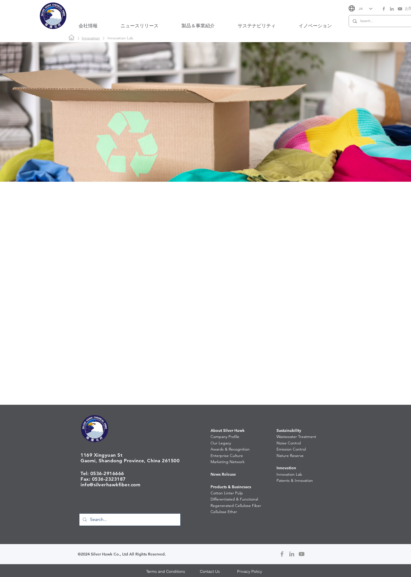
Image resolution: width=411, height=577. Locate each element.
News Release (223, 474)
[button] (88, 26)
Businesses (241, 486)
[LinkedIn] (392, 8)
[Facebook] (383, 8)
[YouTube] (400, 8)
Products (219, 486)
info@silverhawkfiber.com (110, 484)
